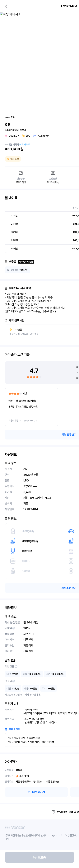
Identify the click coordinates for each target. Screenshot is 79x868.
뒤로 (6, 6)
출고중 (42, 857)
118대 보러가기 (36, 792)
